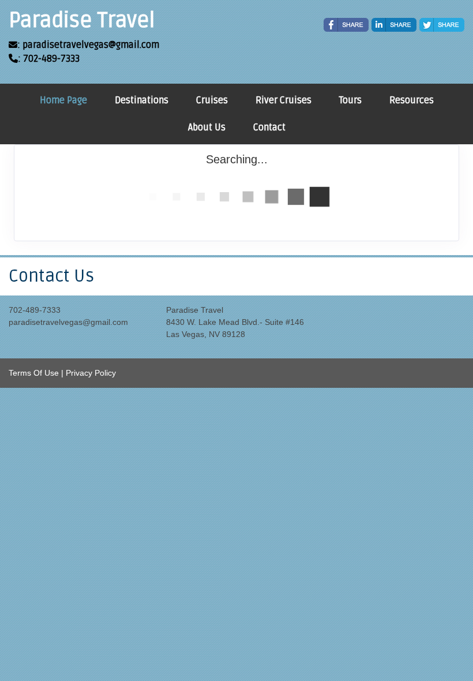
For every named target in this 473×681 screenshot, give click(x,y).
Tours (350, 100)
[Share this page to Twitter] (441, 25)
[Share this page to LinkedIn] (393, 25)
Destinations (141, 100)
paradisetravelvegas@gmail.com (68, 322)
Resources (411, 100)
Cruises (212, 100)
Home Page (63, 100)
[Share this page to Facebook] (346, 25)
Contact (269, 127)
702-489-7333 (35, 310)
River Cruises (283, 100)
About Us (207, 127)
